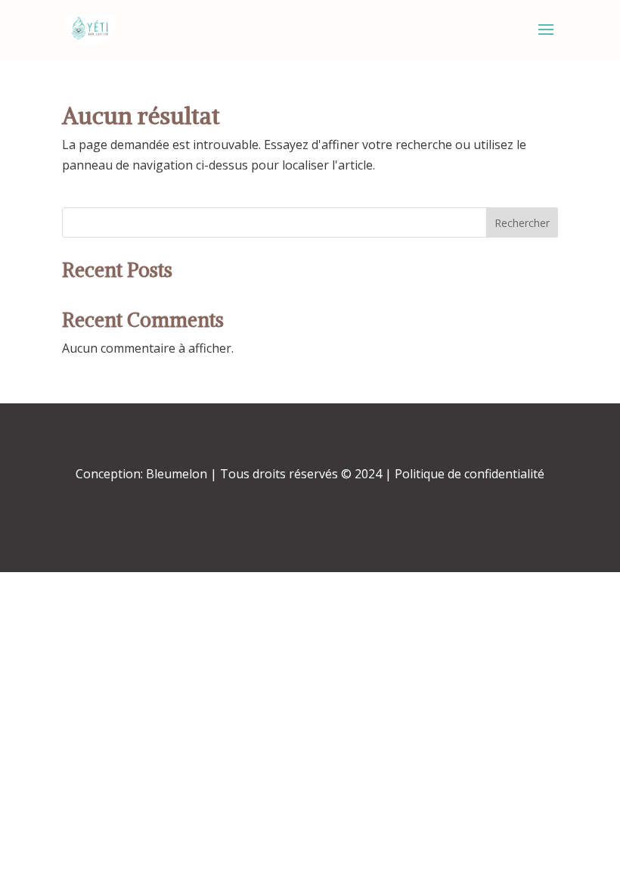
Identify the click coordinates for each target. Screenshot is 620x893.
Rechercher (522, 223)
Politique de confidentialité (468, 473)
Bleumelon (176, 473)
